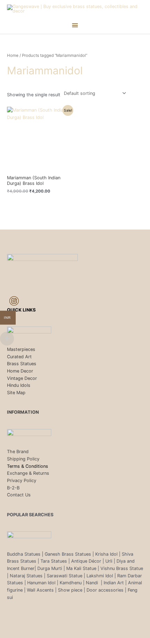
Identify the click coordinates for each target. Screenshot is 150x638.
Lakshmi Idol (100, 575)
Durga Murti (49, 568)
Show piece (70, 590)
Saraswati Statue (64, 575)
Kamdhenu (71, 582)
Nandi (92, 582)
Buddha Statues (23, 554)
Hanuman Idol (41, 582)
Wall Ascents (40, 590)
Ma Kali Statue (81, 568)
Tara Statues (53, 561)
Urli (108, 561)
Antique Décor (86, 561)
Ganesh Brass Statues (68, 554)
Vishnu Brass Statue (121, 568)
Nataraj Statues (26, 575)
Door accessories (105, 590)
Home (12, 55)
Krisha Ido (106, 554)
